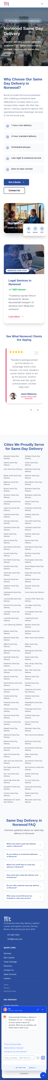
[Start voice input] (38, 1058)
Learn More (14, 316)
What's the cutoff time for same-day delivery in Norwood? (21, 866)
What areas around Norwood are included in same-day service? (19, 897)
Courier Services (11, 1005)
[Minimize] (38, 1009)
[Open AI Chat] (43, 1075)
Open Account (10, 974)
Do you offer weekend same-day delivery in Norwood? (23, 887)
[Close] (42, 1009)
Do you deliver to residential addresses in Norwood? (22, 855)
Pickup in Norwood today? (12, 1044)
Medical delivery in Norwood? (14, 1048)
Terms (6, 985)
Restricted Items (10, 991)
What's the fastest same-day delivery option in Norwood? (21, 845)
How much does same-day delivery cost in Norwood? (22, 876)
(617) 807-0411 (20, 1068)
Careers (7, 978)
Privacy (6, 988)
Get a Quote (15, 182)
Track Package (10, 962)
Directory (8, 966)
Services (7, 953)
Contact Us (14, 190)
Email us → (32, 1068)
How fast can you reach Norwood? (15, 1051)
